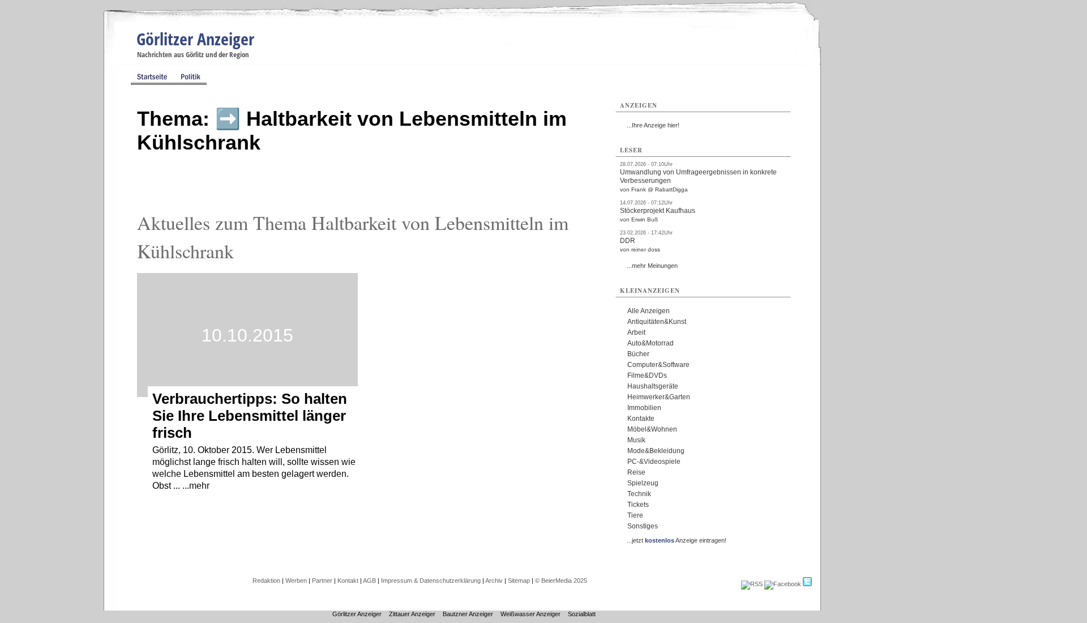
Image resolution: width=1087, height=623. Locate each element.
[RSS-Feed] (752, 584)
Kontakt (347, 580)
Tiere (635, 515)
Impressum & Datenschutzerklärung (431, 580)
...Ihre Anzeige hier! (653, 125)
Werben (296, 580)
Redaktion (266, 580)
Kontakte (640, 418)
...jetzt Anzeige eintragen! (676, 540)
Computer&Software (658, 365)
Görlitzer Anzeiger (195, 39)
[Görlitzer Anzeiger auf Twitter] (807, 584)
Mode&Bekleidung (655, 451)
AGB (369, 580)
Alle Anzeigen (648, 311)
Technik (639, 494)
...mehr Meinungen (652, 265)
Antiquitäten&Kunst (656, 322)
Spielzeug (642, 483)
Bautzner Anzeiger (468, 614)
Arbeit (636, 332)
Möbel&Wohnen (652, 429)
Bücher (638, 354)
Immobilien (644, 408)
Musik (636, 440)
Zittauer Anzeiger (412, 614)
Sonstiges (642, 526)
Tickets (638, 504)
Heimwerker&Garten (658, 397)
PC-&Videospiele (654, 461)
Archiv (494, 580)
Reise (636, 472)
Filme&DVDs (647, 375)
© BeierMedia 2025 (561, 580)
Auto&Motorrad (650, 343)
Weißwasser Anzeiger (530, 614)
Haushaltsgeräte (652, 386)
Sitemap (519, 580)
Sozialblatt (582, 614)
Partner (322, 580)
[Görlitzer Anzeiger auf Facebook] (782, 584)
